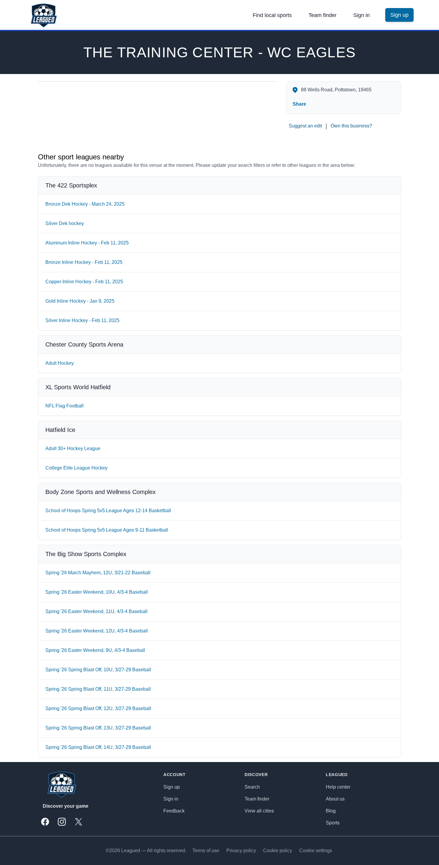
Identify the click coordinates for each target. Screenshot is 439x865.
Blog (331, 810)
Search (252, 786)
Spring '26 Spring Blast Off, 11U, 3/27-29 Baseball (98, 689)
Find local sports (272, 15)
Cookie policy (277, 850)
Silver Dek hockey (64, 223)
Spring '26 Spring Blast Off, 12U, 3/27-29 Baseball (98, 708)
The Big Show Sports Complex (85, 554)
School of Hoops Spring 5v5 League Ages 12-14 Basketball (108, 510)
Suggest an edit (305, 125)
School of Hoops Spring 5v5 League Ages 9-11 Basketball (106, 529)
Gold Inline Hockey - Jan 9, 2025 (79, 301)
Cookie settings (315, 850)
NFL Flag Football (64, 405)
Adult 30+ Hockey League (72, 448)
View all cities (259, 810)
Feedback (174, 810)
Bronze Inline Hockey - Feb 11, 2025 (83, 262)
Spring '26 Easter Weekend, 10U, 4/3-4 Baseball (96, 592)
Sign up (171, 786)
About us (335, 798)
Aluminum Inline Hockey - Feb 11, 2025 (87, 242)
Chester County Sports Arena (84, 344)
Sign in (361, 15)
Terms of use (205, 850)
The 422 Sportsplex (71, 185)
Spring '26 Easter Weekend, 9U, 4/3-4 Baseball (95, 650)
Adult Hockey (59, 363)
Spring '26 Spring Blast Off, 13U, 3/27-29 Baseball (98, 727)
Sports (333, 822)
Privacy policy (241, 850)
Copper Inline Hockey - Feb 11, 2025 (84, 281)
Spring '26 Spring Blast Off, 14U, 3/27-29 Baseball (98, 747)
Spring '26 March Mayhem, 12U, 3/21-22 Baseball (98, 572)
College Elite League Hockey (76, 467)
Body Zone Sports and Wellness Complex (100, 492)
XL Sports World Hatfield (77, 387)
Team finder (322, 15)
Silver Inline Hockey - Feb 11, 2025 (82, 320)
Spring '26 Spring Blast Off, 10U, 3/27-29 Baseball (98, 669)
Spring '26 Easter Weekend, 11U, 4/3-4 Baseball (96, 611)
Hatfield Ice (60, 430)
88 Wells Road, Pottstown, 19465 (336, 89)
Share (299, 104)
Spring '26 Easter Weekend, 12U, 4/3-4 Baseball (96, 630)
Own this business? (351, 125)
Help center (338, 786)
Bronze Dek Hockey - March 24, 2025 (85, 204)
